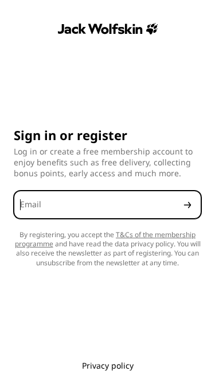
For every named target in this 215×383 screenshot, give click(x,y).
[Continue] (187, 205)
